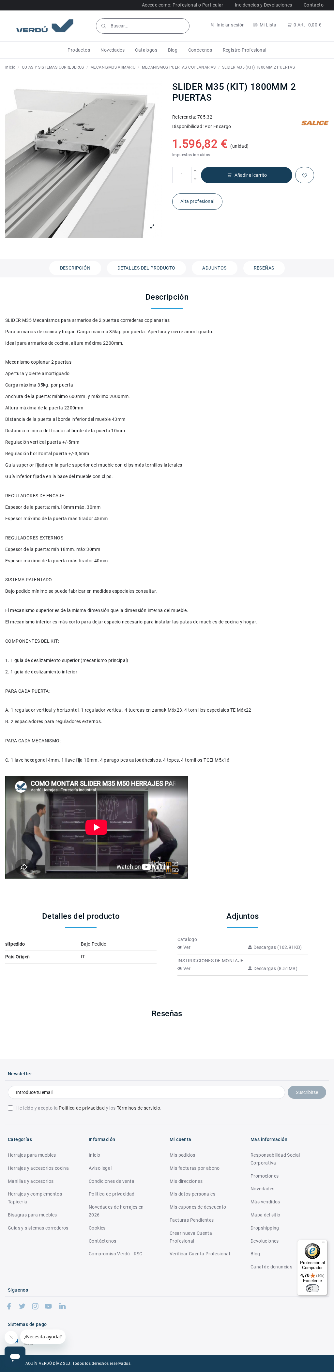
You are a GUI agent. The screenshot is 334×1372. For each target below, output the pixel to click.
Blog (255, 1253)
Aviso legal (100, 1168)
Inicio (94, 1155)
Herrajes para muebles (32, 1155)
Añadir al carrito (251, 175)
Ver (186, 947)
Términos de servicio (138, 1108)
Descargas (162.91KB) (277, 947)
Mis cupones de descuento (198, 1207)
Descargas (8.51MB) (274, 968)
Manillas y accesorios (30, 1181)
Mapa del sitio (265, 1214)
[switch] (312, 1288)
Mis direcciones (186, 1181)
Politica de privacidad (112, 1194)
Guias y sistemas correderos (38, 1228)
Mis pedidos (182, 1155)
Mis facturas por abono (195, 1168)
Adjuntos (214, 268)
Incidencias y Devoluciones (263, 5)
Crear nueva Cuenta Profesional (191, 1237)
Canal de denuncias (271, 1266)
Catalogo (187, 939)
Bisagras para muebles (32, 1214)
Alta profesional (197, 201)
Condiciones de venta (111, 1181)
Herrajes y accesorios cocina (38, 1168)
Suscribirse (307, 1092)
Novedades (262, 1188)
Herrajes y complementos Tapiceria (35, 1197)
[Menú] (323, 1244)
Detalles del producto (146, 268)
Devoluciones (264, 1241)
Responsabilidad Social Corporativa (275, 1158)
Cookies (97, 1228)
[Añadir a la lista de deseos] (304, 175)
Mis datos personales (192, 1194)
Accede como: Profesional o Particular (182, 5)
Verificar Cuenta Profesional (200, 1253)
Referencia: (184, 117)
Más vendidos (265, 1201)
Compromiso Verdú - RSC (116, 1253)
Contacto (314, 5)
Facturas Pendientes (192, 1220)
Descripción (75, 268)
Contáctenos (102, 1241)
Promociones (264, 1176)
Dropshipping (264, 1228)
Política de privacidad (82, 1108)
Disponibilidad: (188, 126)
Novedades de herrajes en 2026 (116, 1210)
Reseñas (264, 268)
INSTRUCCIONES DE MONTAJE (210, 960)
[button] (78, 50)
